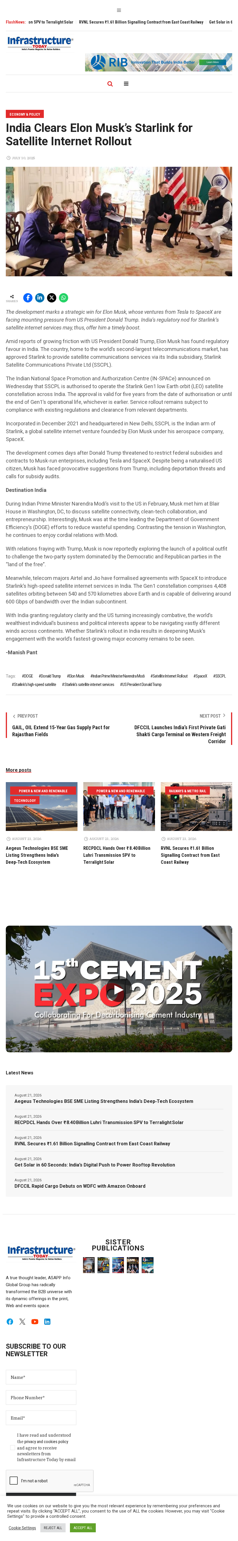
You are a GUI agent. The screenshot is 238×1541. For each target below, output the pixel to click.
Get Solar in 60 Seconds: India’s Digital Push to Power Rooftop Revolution (95, 1165)
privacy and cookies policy (46, 1441)
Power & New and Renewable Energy (43, 792)
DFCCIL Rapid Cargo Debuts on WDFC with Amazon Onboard (80, 1186)
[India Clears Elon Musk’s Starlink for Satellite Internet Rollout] (119, 221)
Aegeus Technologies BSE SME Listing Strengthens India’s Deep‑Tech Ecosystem (37, 855)
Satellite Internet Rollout (170, 676)
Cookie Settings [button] (22, 1528)
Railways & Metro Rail (187, 791)
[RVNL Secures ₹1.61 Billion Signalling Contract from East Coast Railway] (196, 806)
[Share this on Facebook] (28, 297)
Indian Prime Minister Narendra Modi (119, 676)
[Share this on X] (51, 297)
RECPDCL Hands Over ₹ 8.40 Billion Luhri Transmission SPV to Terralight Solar (116, 855)
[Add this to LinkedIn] (39, 297)
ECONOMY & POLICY (25, 114)
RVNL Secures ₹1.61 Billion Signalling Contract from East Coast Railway (112, 22)
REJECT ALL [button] (53, 1528)
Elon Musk (76, 676)
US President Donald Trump (141, 684)
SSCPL (220, 676)
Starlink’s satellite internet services (89, 684)
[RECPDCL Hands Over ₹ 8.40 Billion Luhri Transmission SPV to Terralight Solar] (119, 806)
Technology (25, 801)
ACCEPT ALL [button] (82, 1528)
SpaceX (201, 676)
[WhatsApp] (63, 297)
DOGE (28, 676)
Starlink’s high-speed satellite (35, 684)
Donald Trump (51, 676)
